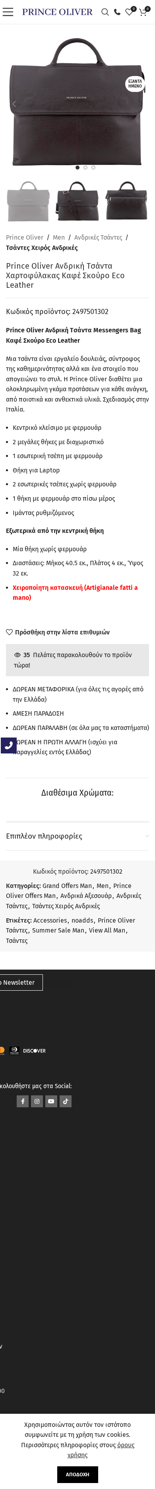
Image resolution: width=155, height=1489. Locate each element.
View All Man (107, 930)
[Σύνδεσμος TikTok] (66, 1101)
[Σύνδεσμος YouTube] (51, 1101)
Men (59, 237)
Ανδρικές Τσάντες (98, 237)
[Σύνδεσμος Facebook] (23, 1101)
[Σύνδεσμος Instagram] (37, 1101)
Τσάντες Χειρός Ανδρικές (42, 248)
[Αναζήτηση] (107, 12)
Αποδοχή (77, 1474)
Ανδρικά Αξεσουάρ (86, 896)
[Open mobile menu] (10, 12)
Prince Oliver (24, 237)
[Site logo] (57, 11)
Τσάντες (16, 941)
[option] (77, 168)
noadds (82, 920)
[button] (14, 104)
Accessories (50, 920)
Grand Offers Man (67, 886)
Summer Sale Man (58, 930)
